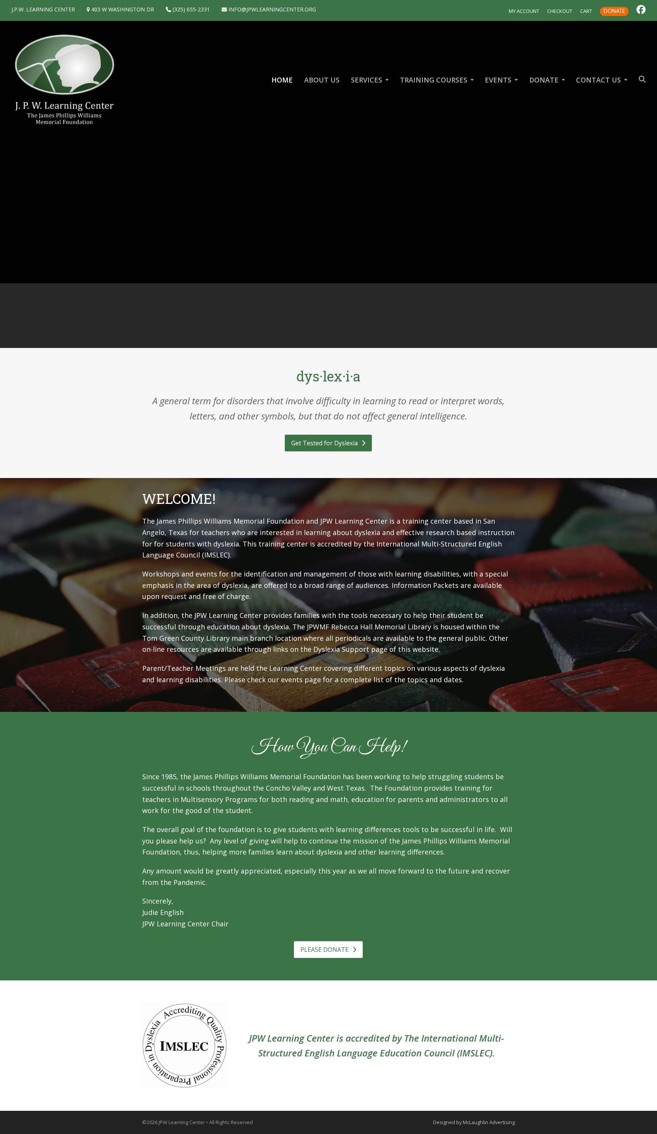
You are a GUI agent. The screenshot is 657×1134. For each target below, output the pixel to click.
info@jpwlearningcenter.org (271, 9)
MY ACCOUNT (524, 11)
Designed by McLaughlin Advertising (474, 1122)
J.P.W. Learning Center (43, 9)
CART (586, 11)
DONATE (614, 11)
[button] (642, 79)
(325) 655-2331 (190, 9)
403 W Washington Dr (122, 9)
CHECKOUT (559, 11)
